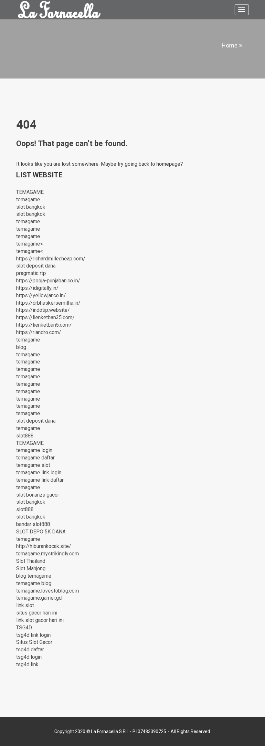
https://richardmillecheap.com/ (50, 259)
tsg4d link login (33, 635)
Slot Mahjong (31, 568)
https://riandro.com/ (38, 332)
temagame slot (33, 465)
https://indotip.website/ (43, 310)
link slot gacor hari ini (40, 620)
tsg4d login (29, 657)
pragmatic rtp (31, 273)
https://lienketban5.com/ (44, 325)
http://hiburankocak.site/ (43, 546)
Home (230, 45)
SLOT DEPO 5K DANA (41, 532)
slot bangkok (30, 207)
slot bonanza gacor (37, 495)
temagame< (29, 244)
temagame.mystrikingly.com (47, 554)
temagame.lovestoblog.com (47, 591)
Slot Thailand (30, 561)
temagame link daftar (40, 480)
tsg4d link (27, 664)
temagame (28, 199)
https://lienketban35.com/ (45, 317)
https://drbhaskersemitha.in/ (48, 303)
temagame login (34, 450)
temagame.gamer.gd (39, 598)
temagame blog (33, 583)
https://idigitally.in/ (37, 288)
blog (21, 347)
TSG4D (24, 628)
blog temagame (33, 576)
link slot (25, 605)
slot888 (25, 436)
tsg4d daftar (30, 649)
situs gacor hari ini (36, 613)
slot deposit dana (36, 266)
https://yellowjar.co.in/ (41, 295)
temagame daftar (35, 458)
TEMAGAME (30, 192)
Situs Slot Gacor (34, 642)
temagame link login (38, 472)
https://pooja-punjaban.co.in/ (48, 281)
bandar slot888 (33, 524)
